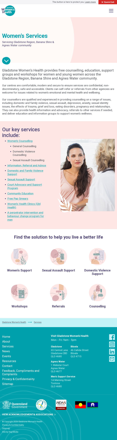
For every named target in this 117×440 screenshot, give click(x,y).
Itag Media (13, 432)
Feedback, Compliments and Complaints (20, 372)
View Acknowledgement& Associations (28, 414)
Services (8, 346)
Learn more (90, 2)
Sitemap (7, 384)
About (6, 341)
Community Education (20, 193)
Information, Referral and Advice (26, 165)
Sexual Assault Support (21, 179)
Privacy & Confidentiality (18, 379)
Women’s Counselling (20, 141)
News (6, 351)
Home (6, 336)
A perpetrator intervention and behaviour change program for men (25, 216)
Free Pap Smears (17, 198)
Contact (7, 366)
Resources (9, 361)
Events (6, 356)
